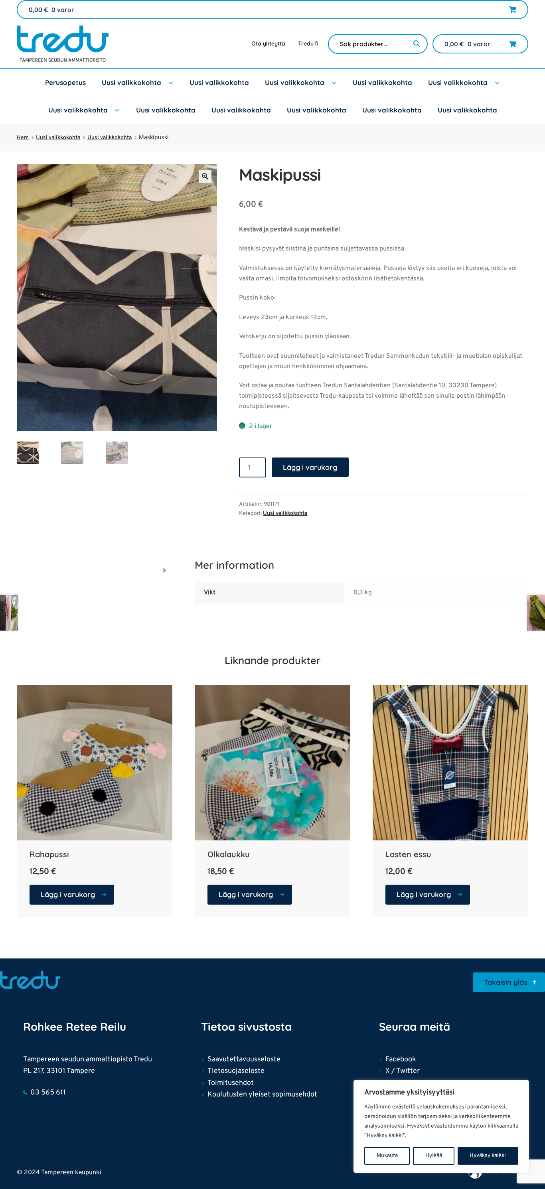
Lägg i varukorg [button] (68, 894)
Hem (23, 137)
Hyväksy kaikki (488, 1155)
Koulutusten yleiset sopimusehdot (262, 1094)
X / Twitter (402, 1071)
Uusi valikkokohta (131, 82)
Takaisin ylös (505, 982)
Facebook (400, 1059)
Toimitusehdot (230, 1083)
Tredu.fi (308, 43)
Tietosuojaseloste (236, 1071)
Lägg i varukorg (310, 467)
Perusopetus (65, 82)
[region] (441, 1126)
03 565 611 (48, 1092)
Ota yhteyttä (268, 43)
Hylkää (433, 1155)
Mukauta (387, 1155)
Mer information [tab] (40, 570)
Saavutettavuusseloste (243, 1059)
